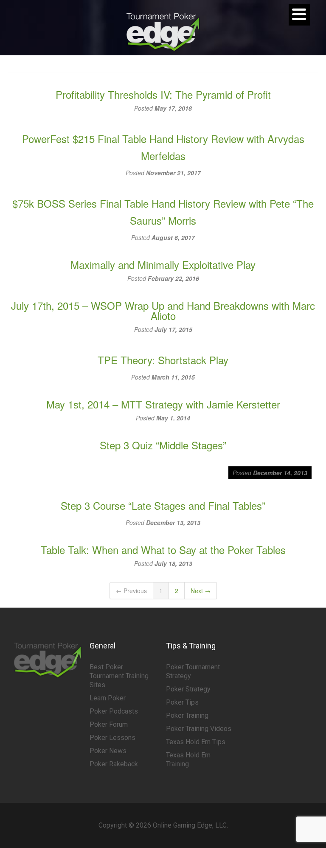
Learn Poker (108, 698)
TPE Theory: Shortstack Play (163, 359)
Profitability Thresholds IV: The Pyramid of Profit (163, 94)
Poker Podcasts (114, 711)
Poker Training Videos (198, 729)
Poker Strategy (188, 689)
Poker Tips (182, 702)
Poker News (108, 751)
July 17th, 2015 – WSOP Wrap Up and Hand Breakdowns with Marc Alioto (163, 310)
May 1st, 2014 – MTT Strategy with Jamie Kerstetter (163, 404)
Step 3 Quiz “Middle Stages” (163, 444)
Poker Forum (109, 724)
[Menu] (299, 15)
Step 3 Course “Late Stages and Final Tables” (163, 505)
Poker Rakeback (114, 764)
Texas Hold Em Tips (195, 742)
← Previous (131, 590)
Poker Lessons (112, 738)
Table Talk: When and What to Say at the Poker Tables (163, 549)
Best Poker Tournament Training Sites (119, 676)
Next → (201, 590)
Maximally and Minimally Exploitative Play (163, 264)
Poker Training (187, 715)
